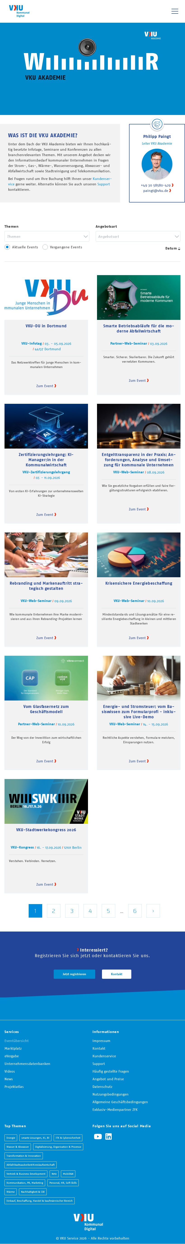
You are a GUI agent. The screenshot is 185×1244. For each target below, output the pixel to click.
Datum (171, 248)
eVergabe (12, 1056)
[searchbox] (43, 236)
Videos (10, 1071)
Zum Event (44, 386)
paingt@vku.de (155, 190)
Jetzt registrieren (74, 974)
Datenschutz (102, 1086)
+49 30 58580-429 (156, 185)
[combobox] (47, 236)
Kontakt (116, 974)
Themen (11, 226)
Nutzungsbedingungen (110, 1094)
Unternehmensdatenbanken (27, 1063)
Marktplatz (13, 1048)
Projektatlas (14, 1086)
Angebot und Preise (108, 1079)
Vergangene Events (66, 247)
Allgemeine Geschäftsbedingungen (120, 1102)
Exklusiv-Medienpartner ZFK (115, 1109)
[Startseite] (19, 11)
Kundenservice (104, 1056)
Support (103, 184)
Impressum (101, 1040)
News (9, 1079)
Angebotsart (106, 226)
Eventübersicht (17, 1040)
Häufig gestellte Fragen (110, 1071)
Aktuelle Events (25, 247)
